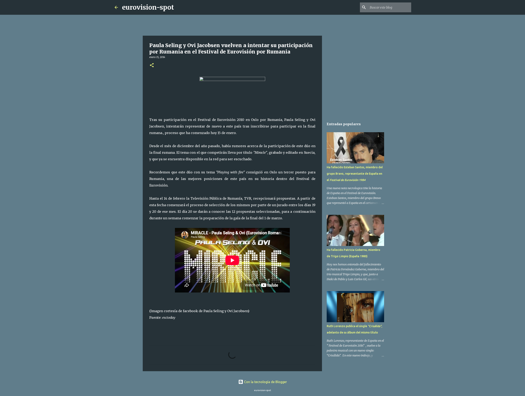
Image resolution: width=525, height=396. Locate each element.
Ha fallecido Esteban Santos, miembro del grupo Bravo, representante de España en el (355, 174)
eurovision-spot (148, 7)
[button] (151, 65)
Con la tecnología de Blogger (265, 382)
